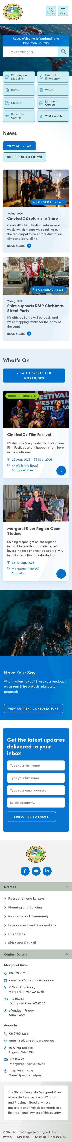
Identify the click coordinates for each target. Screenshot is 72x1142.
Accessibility (58, 1137)
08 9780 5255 (18, 973)
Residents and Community (28, 916)
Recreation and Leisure (26, 898)
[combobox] (30, 51)
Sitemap (40, 1137)
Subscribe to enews (24, 157)
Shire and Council (22, 943)
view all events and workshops (34, 375)
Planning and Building (25, 907)
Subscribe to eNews (31, 817)
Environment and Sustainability (32, 925)
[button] (51, 11)
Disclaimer (23, 1137)
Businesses (16, 934)
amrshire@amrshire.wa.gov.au (31, 980)
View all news (19, 146)
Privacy (7, 1137)
